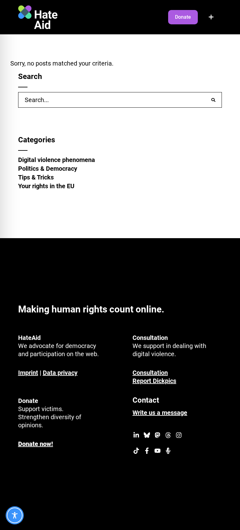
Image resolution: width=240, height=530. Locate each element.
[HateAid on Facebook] (147, 451)
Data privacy (60, 372)
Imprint (28, 372)
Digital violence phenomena (56, 160)
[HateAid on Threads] (168, 436)
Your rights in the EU (46, 186)
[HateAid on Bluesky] (147, 436)
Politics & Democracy (47, 168)
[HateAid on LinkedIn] (136, 436)
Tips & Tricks (36, 177)
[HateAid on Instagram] (178, 436)
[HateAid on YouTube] (157, 451)
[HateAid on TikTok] (136, 451)
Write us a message (159, 412)
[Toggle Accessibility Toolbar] (14, 515)
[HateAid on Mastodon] (157, 436)
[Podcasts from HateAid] (168, 451)
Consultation (150, 372)
